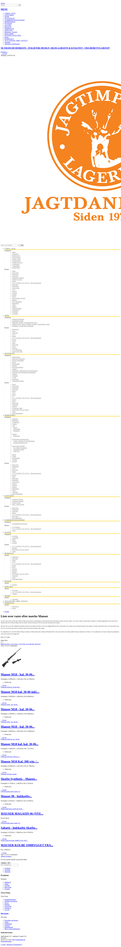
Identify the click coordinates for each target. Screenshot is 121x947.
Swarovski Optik (17, 351)
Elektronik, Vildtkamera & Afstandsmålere (25, 371)
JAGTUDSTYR (10, 18)
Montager (15, 419)
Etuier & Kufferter (17, 367)
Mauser (14, 300)
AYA (13, 290)
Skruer (14, 454)
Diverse (14, 461)
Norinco (14, 293)
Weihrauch (15, 274)
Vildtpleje (15, 376)
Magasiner (15, 420)
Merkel (14, 307)
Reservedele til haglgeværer (20, 439)
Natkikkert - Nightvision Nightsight (22, 326)
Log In (3, 3)
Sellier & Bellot (16, 308)
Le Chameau (16, 527)
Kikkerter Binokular (18, 319)
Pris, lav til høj (27, 644)
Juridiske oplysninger (11, 901)
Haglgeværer (16, 256)
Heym (14, 296)
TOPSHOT (15, 310)
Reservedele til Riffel (18, 446)
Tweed (14, 541)
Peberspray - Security (11, 32)
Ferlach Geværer (17, 279)
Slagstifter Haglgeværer (20, 443)
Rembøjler (16, 431)
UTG (13, 334)
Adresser (7, 925)
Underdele (15, 538)
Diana (14, 281)
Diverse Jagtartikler (18, 360)
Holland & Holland (18, 278)
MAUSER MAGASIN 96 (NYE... (22, 813)
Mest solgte (8, 887)
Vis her (4, 685)
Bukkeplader (16, 357)
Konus (7, 37)
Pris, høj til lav (36, 644)
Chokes (14, 424)
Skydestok (15, 379)
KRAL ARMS (9, 34)
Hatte (13, 539)
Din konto (5, 913)
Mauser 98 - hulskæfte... (16, 796)
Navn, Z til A (19, 644)
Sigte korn (16, 451)
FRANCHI (8, 27)
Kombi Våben (16, 259)
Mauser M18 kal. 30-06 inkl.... (20, 691)
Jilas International (17, 413)
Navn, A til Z (11, 644)
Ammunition (16, 266)
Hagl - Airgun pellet (18, 504)
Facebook (7, 868)
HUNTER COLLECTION (13, 35)
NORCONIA (9, 30)
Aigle (14, 411)
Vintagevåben (16, 261)
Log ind (7, 910)
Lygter (14, 377)
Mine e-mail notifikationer (12, 929)
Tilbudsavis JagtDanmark (12, 44)
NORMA (15, 312)
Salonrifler (15, 254)
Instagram (7, 871)
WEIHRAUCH (9, 28)
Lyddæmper (15, 264)
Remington (15, 303)
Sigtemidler (16, 429)
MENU (4, 9)
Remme (14, 365)
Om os (7, 903)
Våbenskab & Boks (18, 381)
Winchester (15, 286)
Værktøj (14, 460)
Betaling (7, 904)
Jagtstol (14, 369)
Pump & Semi (16, 257)
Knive (14, 362)
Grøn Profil (8, 906)
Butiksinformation (6, 941)
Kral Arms (15, 273)
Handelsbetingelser (10, 899)
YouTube (7, 870)
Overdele (15, 536)
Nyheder (7, 885)
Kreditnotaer (8, 924)
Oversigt (7, 889)
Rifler (14, 252)
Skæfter (14, 434)
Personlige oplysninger (11, 920)
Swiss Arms (15, 288)
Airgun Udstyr (16, 503)
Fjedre (14, 456)
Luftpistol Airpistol (17, 501)
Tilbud (6, 884)
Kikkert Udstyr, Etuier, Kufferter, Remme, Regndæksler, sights (31, 324)
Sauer (14, 271)
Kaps (13, 343)
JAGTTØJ (8, 25)
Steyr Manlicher (17, 302)
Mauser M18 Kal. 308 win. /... (20, 761)
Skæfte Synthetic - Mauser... (19, 779)
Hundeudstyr (16, 364)
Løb (13, 426)
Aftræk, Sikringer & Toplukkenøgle (24, 441)
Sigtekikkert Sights (17, 321)
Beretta (14, 295)
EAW (14, 468)
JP (13, 396)
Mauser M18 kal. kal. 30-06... (19, 744)
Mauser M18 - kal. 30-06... (18, 674)
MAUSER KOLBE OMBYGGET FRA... (27, 845)
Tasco (14, 341)
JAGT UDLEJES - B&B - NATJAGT (16, 40)
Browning (15, 284)
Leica (14, 346)
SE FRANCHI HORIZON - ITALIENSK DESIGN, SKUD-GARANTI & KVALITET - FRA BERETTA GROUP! (55, 48)
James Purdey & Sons (18, 298)
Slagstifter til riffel (18, 449)
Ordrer (7, 922)
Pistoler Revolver (17, 262)
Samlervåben (16, 267)
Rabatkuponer (9, 927)
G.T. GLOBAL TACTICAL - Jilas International (26, 283)
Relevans (4, 644)
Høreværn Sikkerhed (18, 359)
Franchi (14, 291)
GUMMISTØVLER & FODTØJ (15, 20)
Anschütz (7, 42)
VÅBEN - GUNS (10, 13)
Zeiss (13, 331)
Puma (14, 391)
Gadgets (14, 374)
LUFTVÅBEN (9, 15)
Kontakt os (4, 52)
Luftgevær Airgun (17, 499)
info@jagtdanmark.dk (18, 939)
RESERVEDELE (10, 22)
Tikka (14, 305)
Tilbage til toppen (7, 856)
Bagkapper (16, 436)
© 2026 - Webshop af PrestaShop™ (11, 944)
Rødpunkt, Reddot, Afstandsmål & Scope (24, 322)
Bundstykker (16, 458)
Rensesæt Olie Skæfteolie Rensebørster (24, 372)
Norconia (15, 276)
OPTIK (7, 17)
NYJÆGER (8, 23)
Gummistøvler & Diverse (19, 524)
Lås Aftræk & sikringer (20, 448)
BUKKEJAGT (9, 39)
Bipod (15, 427)
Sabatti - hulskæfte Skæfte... (19, 827)
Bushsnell (15, 405)
